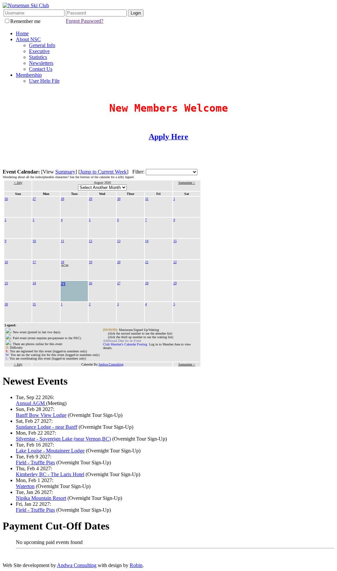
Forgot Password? (84, 21)
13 (118, 241)
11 (62, 241)
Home (22, 33)
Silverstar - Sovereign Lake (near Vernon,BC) (63, 439)
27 (34, 199)
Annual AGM (31, 403)
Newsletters (41, 63)
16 (6, 262)
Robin (136, 565)
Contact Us (40, 69)
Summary (65, 172)
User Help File (44, 81)
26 (6, 199)
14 (146, 241)
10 (34, 241)
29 (90, 199)
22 (175, 262)
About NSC (28, 39)
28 (62, 199)
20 (118, 262)
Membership (29, 75)
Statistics (38, 57)
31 (146, 199)
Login (136, 13)
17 (34, 262)
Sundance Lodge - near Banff (46, 427)
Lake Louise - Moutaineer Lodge (50, 450)
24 (34, 283)
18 (62, 262)
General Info (42, 45)
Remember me (25, 21)
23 (6, 283)
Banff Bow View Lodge (41, 415)
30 (118, 199)
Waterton (25, 486)
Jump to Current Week (103, 172)
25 (63, 283)
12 (90, 241)
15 (175, 241)
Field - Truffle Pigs (35, 462)
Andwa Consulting (110, 364)
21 (146, 262)
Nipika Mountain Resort (41, 498)
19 (90, 262)
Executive (39, 51)
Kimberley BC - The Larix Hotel (50, 474)
